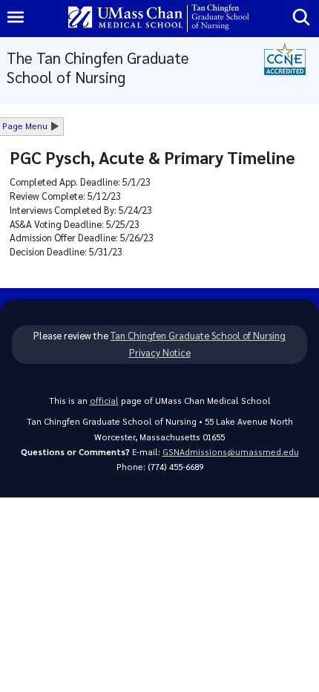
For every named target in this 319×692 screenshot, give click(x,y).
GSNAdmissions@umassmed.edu (230, 451)
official (104, 400)
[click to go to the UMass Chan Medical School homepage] (125, 18)
